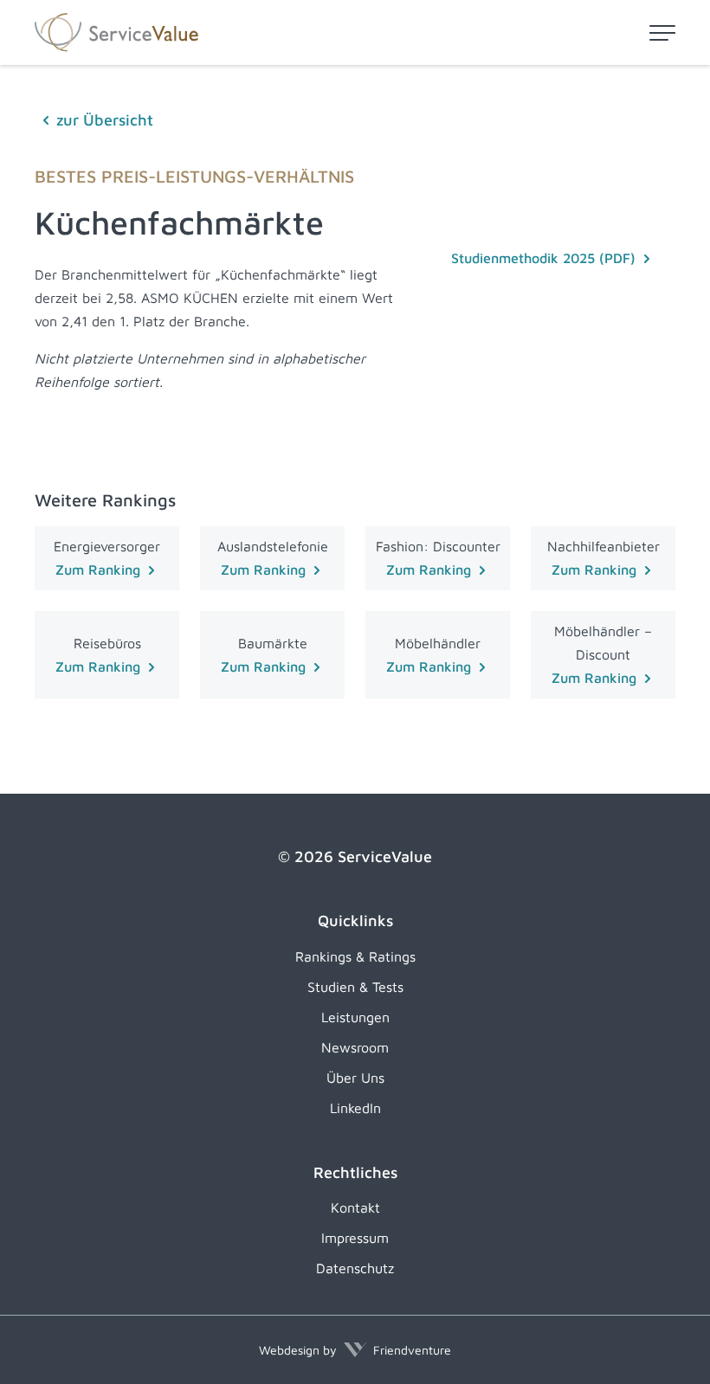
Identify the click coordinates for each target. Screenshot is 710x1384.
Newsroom (355, 1047)
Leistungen (355, 1017)
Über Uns (355, 1077)
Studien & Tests (355, 987)
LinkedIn (355, 1108)
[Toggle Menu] (662, 33)
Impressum (355, 1238)
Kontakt (355, 1207)
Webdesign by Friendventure (355, 1349)
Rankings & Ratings (355, 956)
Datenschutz (355, 1268)
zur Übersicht (104, 120)
